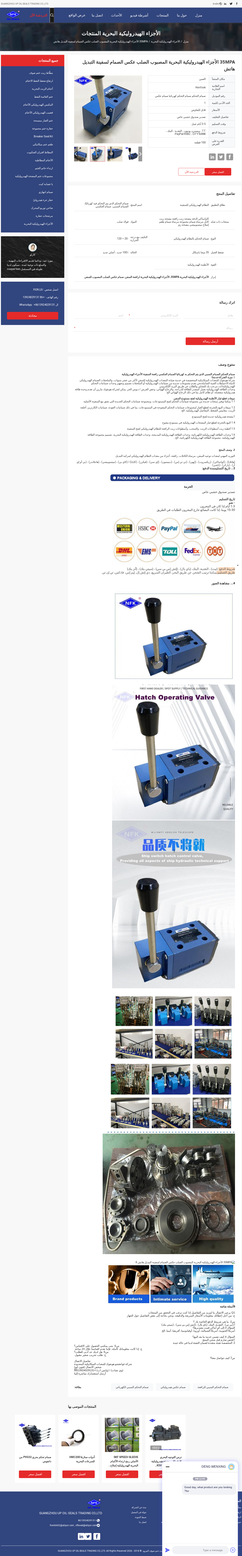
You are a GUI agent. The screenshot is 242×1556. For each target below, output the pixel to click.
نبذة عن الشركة (139, 1507)
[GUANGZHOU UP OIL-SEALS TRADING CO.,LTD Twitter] (231, 4)
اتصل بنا (142, 1522)
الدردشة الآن (192, 171)
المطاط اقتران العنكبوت (40, 152)
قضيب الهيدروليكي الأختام (39, 112)
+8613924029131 (44, 304)
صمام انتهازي (46, 192)
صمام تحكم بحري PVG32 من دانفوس (35, 1459)
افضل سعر (218, 171)
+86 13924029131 (34, 297)
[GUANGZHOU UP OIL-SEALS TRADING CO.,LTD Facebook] (237, 4)
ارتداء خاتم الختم (44, 168)
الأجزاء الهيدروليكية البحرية (165, 41)
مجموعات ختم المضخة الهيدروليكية (34, 176)
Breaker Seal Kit (43, 136)
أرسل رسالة (210, 341)
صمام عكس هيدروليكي (173, 1387)
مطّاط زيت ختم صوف (41, 72)
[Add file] (233, 1550)
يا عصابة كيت (46, 184)
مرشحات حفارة (44, 215)
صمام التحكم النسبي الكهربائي (132, 1387)
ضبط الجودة (140, 1517)
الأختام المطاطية (44, 160)
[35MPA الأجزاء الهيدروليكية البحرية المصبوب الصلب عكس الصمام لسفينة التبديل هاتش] (108, 109)
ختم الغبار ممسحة (43, 120)
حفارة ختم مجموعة (42, 128)
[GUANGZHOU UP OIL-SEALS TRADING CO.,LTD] (13, 15)
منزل (186, 41)
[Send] (167, 1550)
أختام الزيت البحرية (42, 88)
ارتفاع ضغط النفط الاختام (39, 80)
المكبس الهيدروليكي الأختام (38, 104)
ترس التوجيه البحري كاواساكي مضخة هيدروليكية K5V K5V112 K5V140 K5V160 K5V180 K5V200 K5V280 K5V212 (166, 1461)
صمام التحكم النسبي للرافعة (213, 1387)
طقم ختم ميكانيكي (43, 144)
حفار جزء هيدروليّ (43, 199)
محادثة (33, 315)
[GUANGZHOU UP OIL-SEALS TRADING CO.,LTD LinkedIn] (225, 4)
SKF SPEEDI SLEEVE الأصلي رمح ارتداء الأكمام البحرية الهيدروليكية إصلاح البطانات (124, 1461)
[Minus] (167, 1466)
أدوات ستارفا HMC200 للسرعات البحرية (82, 1459)
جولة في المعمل (138, 1512)
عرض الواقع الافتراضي (77, 18)
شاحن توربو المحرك (42, 207)
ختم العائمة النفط (43, 96)
